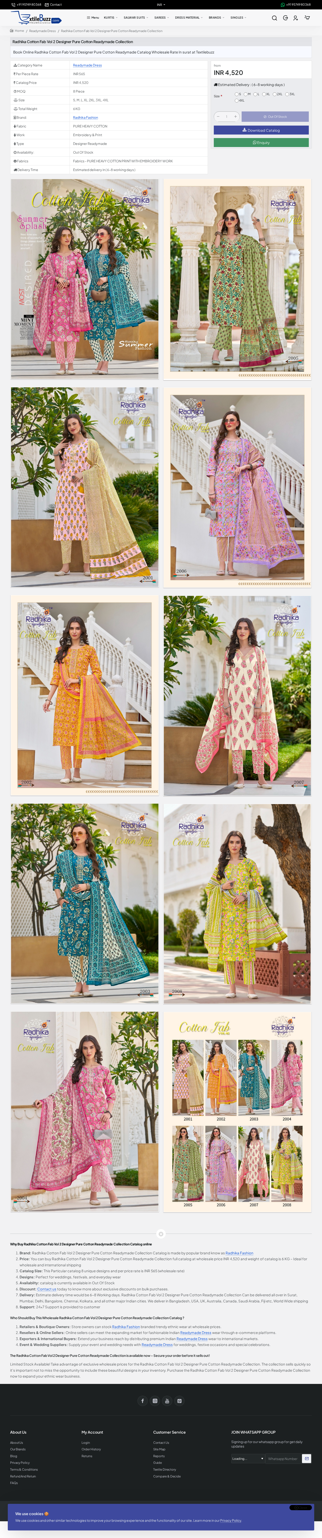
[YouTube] (167, 1401)
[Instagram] (155, 1401)
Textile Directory (164, 1469)
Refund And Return (23, 1476)
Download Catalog (264, 130)
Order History (91, 1449)
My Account (92, 1432)
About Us (16, 1442)
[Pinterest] (179, 1401)
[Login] (286, 17)
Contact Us (161, 1442)
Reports (159, 1456)
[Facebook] (142, 1401)
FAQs (14, 1483)
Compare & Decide (167, 1476)
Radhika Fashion (85, 117)
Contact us (46, 1289)
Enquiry (263, 142)
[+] (235, 117)
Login (86, 1442)
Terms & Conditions (24, 1469)
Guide (157, 1462)
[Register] (296, 17)
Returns (87, 1456)
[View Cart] (307, 17)
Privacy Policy (230, 1520)
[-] (218, 117)
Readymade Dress (42, 31)
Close (302, 1507)
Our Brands (18, 1449)
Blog (13, 1456)
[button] (275, 117)
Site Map (159, 1449)
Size (217, 96)
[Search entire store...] (274, 17)
